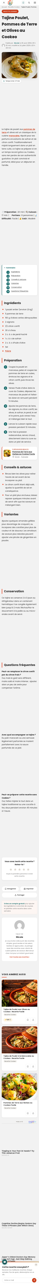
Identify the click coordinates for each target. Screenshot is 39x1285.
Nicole (16, 43)
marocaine (14, 135)
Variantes (15, 283)
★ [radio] (10, 869)
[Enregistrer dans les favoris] (27, 1019)
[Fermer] (36, 1264)
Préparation (15, 276)
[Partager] (33, 1019)
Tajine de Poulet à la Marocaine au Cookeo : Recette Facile (18, 1057)
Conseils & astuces (18, 279)
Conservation (16, 287)
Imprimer (30, 889)
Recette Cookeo (14, 7)
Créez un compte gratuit (14, 903)
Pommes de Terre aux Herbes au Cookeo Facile (17, 1104)
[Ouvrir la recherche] (29, 2)
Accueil (4, 7)
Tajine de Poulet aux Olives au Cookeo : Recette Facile (16, 1010)
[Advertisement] (19, 105)
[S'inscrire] (34, 1280)
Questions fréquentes (19, 291)
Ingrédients (15, 272)
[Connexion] (4, 3)
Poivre (8, 351)
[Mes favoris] (23, 2)
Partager (20, 895)
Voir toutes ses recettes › (20, 957)
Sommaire (10, 268)
